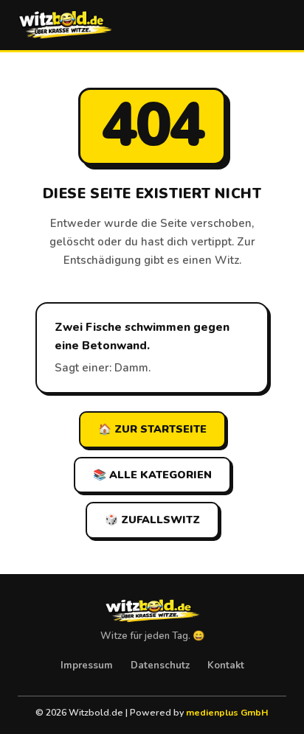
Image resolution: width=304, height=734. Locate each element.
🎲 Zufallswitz (152, 519)
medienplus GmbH (227, 712)
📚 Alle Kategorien (152, 474)
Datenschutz (160, 665)
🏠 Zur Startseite (152, 429)
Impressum (87, 665)
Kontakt (225, 665)
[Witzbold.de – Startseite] (65, 25)
